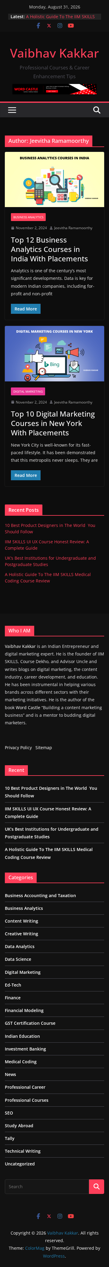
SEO (9, 1113)
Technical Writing (23, 1151)
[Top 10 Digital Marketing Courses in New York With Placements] (54, 353)
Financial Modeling (24, 1010)
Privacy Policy (18, 747)
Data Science (18, 959)
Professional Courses (26, 1100)
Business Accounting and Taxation (40, 895)
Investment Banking (25, 1049)
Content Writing (21, 921)
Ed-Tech (13, 985)
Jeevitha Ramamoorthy (73, 227)
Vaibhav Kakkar (54, 53)
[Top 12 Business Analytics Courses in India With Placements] (54, 179)
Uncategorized (20, 1164)
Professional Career (25, 1087)
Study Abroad (19, 1125)
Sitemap (43, 747)
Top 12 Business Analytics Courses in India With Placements (49, 249)
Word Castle (28, 707)
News (10, 1074)
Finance (13, 998)
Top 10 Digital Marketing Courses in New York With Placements (53, 423)
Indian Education (22, 1036)
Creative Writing (21, 934)
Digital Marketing (28, 391)
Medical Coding (21, 1061)
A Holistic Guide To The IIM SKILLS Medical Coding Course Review (60, 19)
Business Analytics (28, 217)
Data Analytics (20, 946)
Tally (10, 1138)
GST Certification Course (30, 1023)
